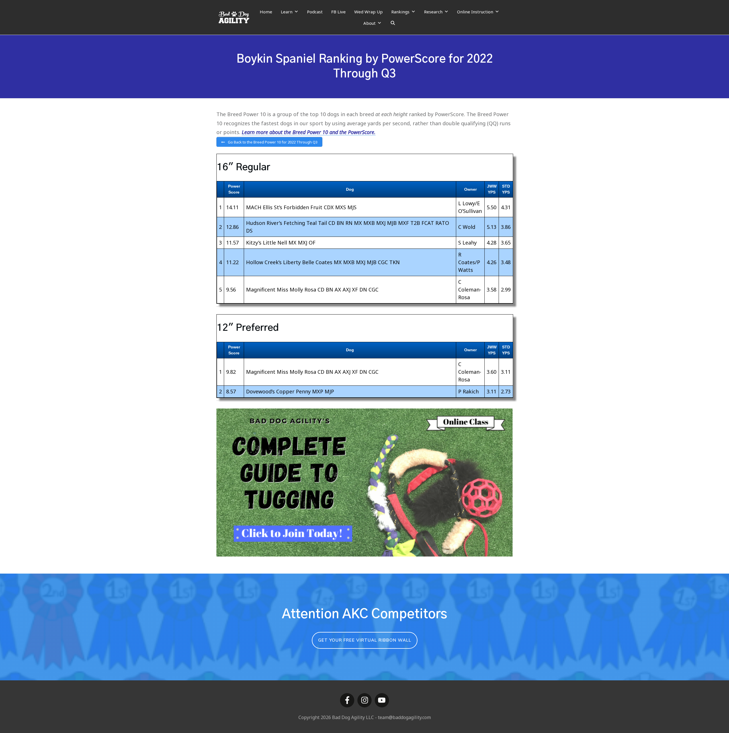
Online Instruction (475, 12)
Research (433, 12)
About (369, 23)
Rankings (400, 12)
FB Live (338, 12)
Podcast (315, 12)
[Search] (393, 23)
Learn (286, 12)
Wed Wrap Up (368, 12)
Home (266, 12)
